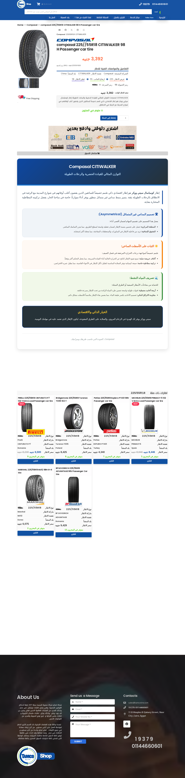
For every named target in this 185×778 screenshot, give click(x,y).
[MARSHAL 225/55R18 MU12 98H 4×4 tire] (35, 489)
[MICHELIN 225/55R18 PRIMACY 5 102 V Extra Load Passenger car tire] (149, 417)
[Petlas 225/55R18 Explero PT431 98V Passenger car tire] (111, 417)
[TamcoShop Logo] (24, 4)
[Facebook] (126, 724)
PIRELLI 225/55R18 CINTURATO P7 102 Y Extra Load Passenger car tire (35, 399)
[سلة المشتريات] (38, 4)
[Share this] (66, 30)
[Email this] (60, 30)
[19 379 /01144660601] (125, 707)
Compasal (32, 25)
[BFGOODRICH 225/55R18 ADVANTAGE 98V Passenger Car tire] (73, 490)
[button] (45, 34)
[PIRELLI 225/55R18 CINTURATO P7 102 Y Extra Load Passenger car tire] (35, 417)
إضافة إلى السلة (109, 118)
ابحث (156, 12)
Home (20, 25)
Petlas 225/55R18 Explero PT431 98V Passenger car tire (111, 399)
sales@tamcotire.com (138, 702)
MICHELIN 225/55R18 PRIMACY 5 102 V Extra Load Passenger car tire (149, 399)
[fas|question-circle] (127, 79)
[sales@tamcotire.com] (125, 702)
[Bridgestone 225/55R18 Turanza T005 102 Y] (73, 417)
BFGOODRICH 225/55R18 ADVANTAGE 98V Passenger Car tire (71, 471)
